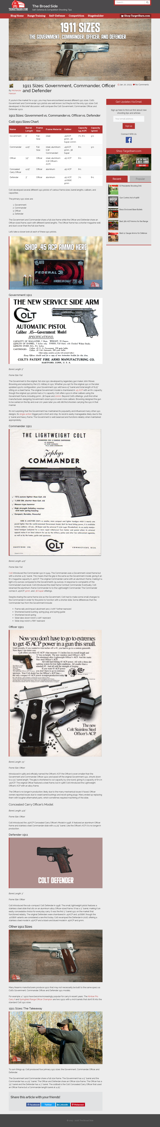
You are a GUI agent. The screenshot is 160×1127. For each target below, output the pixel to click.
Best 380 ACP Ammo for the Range (134, 221)
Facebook (34, 1105)
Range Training (36, 15)
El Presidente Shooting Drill (131, 186)
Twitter (48, 1105)
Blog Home (17, 15)
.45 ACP (79, 390)
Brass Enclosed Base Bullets (131, 210)
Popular (140, 178)
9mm (27, 591)
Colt (11, 573)
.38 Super (39, 591)
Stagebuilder (96, 15)
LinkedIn (63, 1105)
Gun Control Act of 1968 (129, 198)
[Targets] (18, 9)
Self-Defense (57, 15)
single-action (26, 414)
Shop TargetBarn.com (137, 15)
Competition (76, 15)
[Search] (147, 2)
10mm (58, 396)
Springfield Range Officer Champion (36, 999)
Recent (117, 178)
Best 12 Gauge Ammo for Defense (133, 233)
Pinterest (79, 1105)
